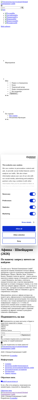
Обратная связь (6, 390)
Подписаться (26, 335)
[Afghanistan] (15, 325)
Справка (8, 364)
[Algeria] (15, 329)
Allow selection (19, 235)
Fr (17, 21)
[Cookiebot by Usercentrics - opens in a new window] (27, 157)
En (17, 15)
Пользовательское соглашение (16, 369)
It (16, 23)
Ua (17, 17)
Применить (13, 93)
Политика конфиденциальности (16, 366)
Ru (14, 13)
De (15, 19)
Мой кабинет (5, 26)
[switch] (33, 200)
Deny (19, 241)
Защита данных (10, 373)
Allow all (19, 229)
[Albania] (15, 327)
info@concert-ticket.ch (10, 381)
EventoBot (13, 356)
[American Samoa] (15, 330)
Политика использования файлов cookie (19, 367)
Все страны (13, 116)
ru (4, 10)
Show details (26, 222)
